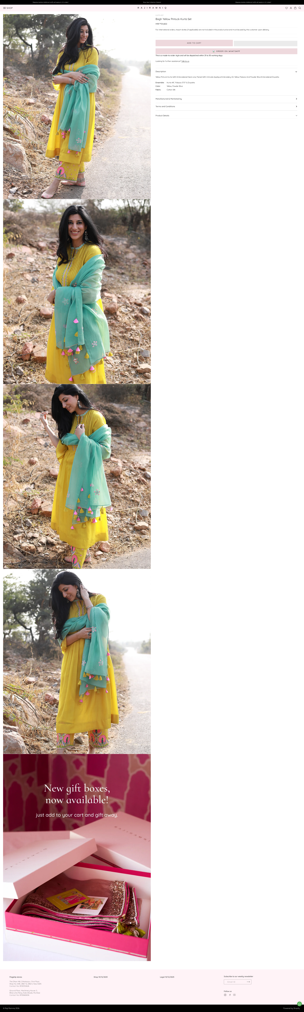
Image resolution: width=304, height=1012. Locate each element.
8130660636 (24, 995)
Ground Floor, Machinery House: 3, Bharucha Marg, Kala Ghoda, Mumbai (25, 991)
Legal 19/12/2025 (167, 977)
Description (161, 71)
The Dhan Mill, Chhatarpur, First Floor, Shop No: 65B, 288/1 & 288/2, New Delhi (25, 982)
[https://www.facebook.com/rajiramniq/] (229, 995)
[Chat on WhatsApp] (299, 1004)
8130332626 (24, 986)
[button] (265, 43)
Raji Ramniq (10, 1008)
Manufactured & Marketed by (169, 99)
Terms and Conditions (165, 106)
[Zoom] (146, 19)
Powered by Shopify (291, 1008)
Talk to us (185, 61)
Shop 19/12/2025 (101, 977)
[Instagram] (225, 995)
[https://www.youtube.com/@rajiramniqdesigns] (234, 995)
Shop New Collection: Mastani (152, 2)
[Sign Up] (248, 981)
